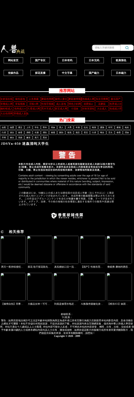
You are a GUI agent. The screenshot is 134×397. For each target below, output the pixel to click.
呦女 (102, 132)
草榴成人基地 (20, 113)
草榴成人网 (6, 104)
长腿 (37, 132)
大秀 (69, 127)
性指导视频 (47, 104)
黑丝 (45, 137)
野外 (45, 127)
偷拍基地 (20, 99)
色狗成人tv (20, 108)
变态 (86, 132)
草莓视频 (20, 104)
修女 (12, 137)
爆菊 (119, 127)
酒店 (78, 132)
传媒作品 (13, 72)
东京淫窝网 (102, 99)
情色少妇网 (75, 104)
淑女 (12, 132)
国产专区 (40, 60)
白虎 (4, 132)
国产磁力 (94, 72)
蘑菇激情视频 (74, 99)
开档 (4, 137)
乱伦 (86, 127)
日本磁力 (121, 72)
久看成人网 (34, 108)
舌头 (110, 132)
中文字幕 (67, 72)
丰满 (78, 127)
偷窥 (53, 132)
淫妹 (127, 132)
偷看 (20, 132)
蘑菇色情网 (47, 99)
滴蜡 (28, 132)
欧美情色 (121, 60)
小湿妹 (74, 108)
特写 (110, 127)
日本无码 (94, 60)
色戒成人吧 (116, 108)
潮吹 (45, 132)
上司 (28, 127)
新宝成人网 (61, 108)
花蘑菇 (102, 104)
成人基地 (61, 104)
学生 (37, 127)
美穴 (37, 137)
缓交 (20, 127)
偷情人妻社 (61, 99)
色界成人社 (116, 104)
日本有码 (67, 60)
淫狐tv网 (33, 104)
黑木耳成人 (47, 108)
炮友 (127, 127)
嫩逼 (28, 137)
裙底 (69, 132)
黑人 (61, 127)
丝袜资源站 (88, 108)
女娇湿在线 (6, 99)
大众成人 (102, 108)
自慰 (4, 127)
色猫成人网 (88, 99)
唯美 (94, 127)
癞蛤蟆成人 (6, 108)
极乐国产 (116, 99)
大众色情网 (6, 113)
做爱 (12, 127)
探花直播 (40, 72)
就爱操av (88, 104)
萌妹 (53, 127)
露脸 (102, 127)
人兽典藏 (34, 99)
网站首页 (13, 60)
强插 (20, 137)
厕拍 (61, 132)
